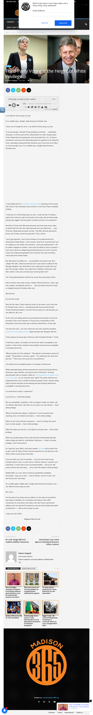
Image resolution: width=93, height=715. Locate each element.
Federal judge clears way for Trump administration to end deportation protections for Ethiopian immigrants (32, 620)
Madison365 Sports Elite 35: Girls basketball (14, 617)
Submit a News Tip (12, 27)
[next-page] (58, 568)
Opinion (13, 32)
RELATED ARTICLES (13, 568)
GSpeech (54, 109)
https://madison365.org (25, 556)
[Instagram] (79, 5)
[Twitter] (82, 5)
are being (41, 448)
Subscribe (63, 23)
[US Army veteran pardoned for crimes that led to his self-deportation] (51, 579)
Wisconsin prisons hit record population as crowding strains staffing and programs (31, 590)
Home (7, 32)
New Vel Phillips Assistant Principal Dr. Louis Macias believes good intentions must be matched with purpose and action (13, 592)
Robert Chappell (12, 80)
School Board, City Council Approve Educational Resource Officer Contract (47, 541)
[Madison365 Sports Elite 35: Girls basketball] (14, 607)
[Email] (29, 90)
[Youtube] (86, 5)
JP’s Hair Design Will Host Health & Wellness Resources (17, 540)
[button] (85, 24)
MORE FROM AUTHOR (28, 568)
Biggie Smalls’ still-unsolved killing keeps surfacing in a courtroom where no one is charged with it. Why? (50, 620)
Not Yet (45, 23)
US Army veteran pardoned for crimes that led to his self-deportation (49, 590)
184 (31, 80)
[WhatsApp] (18, 90)
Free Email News (11, 1)
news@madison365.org (51, 698)
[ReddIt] (23, 90)
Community (11, 22)
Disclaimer (52, 712)
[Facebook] (75, 5)
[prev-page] (55, 568)
